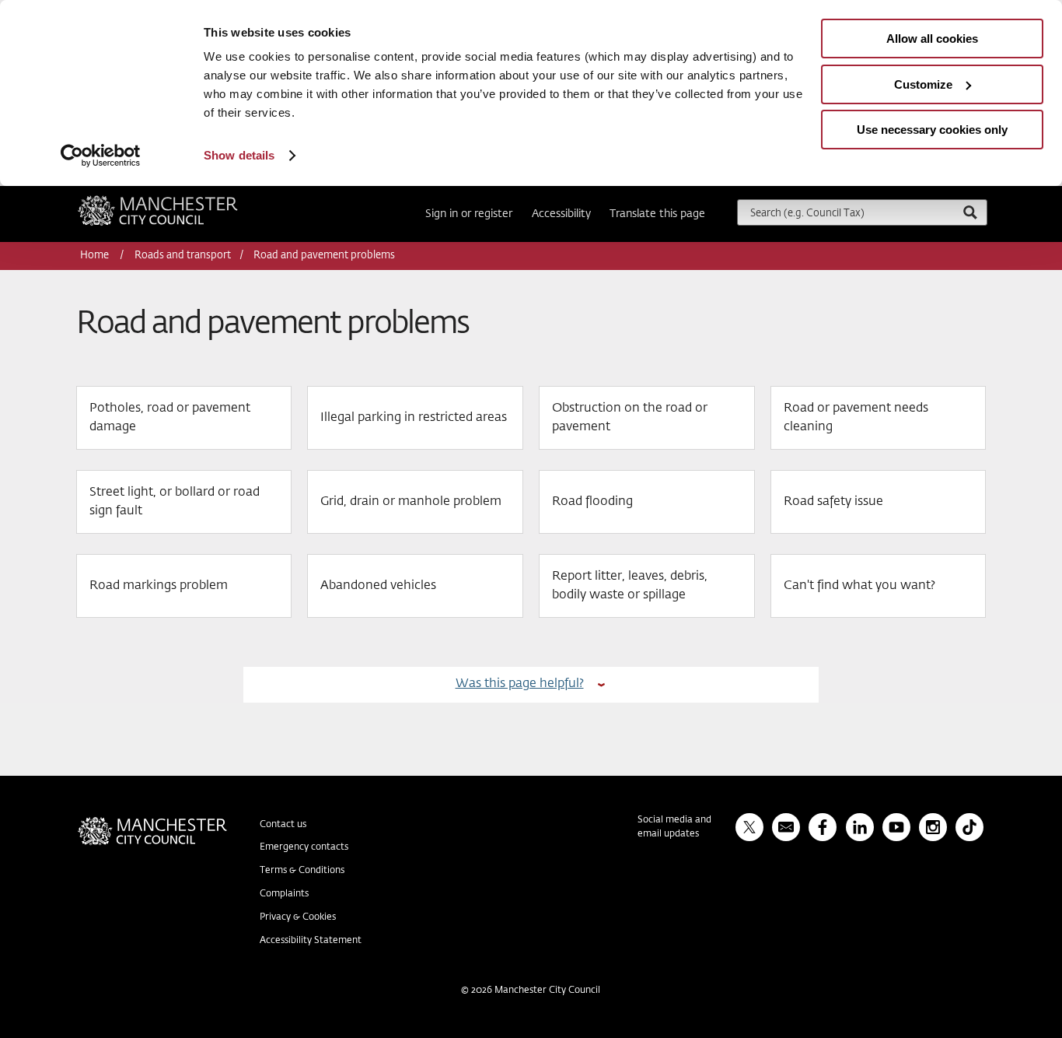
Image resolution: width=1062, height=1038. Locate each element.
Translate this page (657, 214)
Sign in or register (468, 214)
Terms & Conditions (302, 870)
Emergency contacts (304, 847)
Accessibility (561, 214)
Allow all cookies (932, 38)
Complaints (284, 894)
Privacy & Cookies (298, 917)
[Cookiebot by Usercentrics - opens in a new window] (101, 155)
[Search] (969, 212)
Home (95, 256)
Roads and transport (182, 256)
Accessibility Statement (311, 940)
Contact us (283, 824)
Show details (239, 155)
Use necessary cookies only (932, 129)
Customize (923, 84)
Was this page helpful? (520, 683)
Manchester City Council (178, 201)
